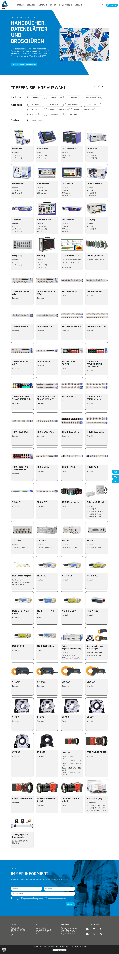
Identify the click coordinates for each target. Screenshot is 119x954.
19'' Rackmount (73, 105)
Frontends (92, 105)
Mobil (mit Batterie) (93, 97)
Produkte (20, 5)
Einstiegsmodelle (55, 97)
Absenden (70, 904)
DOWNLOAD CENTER (37, 56)
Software (74, 114)
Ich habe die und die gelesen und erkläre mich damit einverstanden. (42, 899)
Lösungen (31, 5)
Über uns (78, 5)
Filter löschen (99, 86)
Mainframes (55, 105)
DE (91, 5)
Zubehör (54, 114)
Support (53, 5)
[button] (4, 950)
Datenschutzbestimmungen (56, 898)
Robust (36, 97)
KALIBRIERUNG (42, 5)
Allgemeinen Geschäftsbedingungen (32, 898)
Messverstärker (36, 114)
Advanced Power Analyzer (58, 109)
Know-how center (65, 5)
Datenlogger (36, 109)
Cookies (37, 936)
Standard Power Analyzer (83, 109)
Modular (73, 97)
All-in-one (36, 105)
